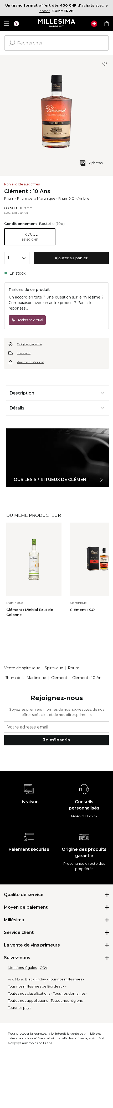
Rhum (9, 198)
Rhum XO (66, 198)
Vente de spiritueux (22, 668)
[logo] (57, 23)
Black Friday (35, 979)
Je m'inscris (56, 739)
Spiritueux (54, 668)
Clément (59, 677)
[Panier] (107, 24)
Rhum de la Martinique (36, 198)
